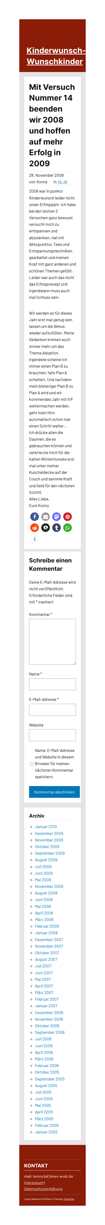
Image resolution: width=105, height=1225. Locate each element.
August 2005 (46, 1085)
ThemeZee (68, 1198)
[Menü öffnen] (91, 64)
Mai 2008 (43, 906)
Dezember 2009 (49, 833)
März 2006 (44, 1058)
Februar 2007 (47, 999)
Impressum (33, 1182)
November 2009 (49, 839)
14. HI (62, 181)
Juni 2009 (44, 873)
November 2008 (49, 886)
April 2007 (44, 985)
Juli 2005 (43, 1092)
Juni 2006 (44, 1045)
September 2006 (50, 1032)
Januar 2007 (46, 1005)
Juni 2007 (43, 972)
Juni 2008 (44, 899)
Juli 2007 (43, 965)
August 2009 (46, 859)
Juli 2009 (43, 866)
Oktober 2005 (47, 1071)
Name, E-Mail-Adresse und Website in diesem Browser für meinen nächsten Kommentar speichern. (54, 763)
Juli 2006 (43, 1038)
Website (36, 724)
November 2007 (49, 946)
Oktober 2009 (47, 846)
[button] (34, 516)
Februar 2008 (47, 926)
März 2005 (44, 1118)
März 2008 (44, 919)
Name (35, 673)
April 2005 (44, 1111)
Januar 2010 (46, 826)
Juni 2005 (44, 1098)
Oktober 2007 (47, 952)
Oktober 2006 (47, 1025)
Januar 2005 (46, 1131)
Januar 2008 (46, 932)
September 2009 (50, 853)
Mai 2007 (43, 979)
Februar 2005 (47, 1125)
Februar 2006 (47, 1065)
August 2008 (46, 892)
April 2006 (44, 1052)
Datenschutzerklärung (43, 1188)
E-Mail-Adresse (44, 699)
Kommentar (40, 614)
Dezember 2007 (49, 939)
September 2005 (50, 1078)
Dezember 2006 (49, 1012)
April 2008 (44, 912)
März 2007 (44, 992)
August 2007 (46, 959)
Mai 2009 (43, 879)
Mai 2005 (43, 1105)
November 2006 (49, 1019)
